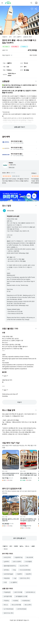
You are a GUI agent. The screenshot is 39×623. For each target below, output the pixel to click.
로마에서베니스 (30, 592)
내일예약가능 (18, 557)
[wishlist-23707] (35, 452)
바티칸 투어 (7, 557)
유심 (14, 570)
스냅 (15, 578)
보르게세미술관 (8, 574)
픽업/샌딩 (7, 578)
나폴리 (33, 546)
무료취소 (6, 600)
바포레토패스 (26, 600)
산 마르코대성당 (8, 609)
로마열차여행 (8, 596)
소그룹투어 (14, 582)
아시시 (6, 549)
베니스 (27, 546)
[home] (8, 3)
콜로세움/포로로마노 (10, 565)
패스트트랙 (30, 557)
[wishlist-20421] (35, 497)
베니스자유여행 (16, 604)
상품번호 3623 (27, 37)
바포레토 (15, 600)
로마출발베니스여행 (21, 596)
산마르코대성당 (21, 609)
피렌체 (16, 546)
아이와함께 (28, 561)
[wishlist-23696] (17, 452)
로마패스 (6, 570)
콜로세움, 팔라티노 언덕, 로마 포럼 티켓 (10, 519)
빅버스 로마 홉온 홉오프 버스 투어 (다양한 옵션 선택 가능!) (28, 474)
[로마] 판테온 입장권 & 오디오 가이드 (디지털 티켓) (10, 474)
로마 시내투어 (17, 561)
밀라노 (21, 546)
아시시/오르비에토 (25, 570)
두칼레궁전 (7, 592)
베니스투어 (28, 604)
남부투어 (6, 561)
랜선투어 (28, 574)
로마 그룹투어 (17, 37)
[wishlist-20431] (17, 497)
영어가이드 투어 (25, 578)
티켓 (5, 582)
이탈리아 (4, 37)
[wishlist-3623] (32, 8)
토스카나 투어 (24, 565)
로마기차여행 (18, 592)
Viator (11, 163)
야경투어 (19, 574)
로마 (10, 37)
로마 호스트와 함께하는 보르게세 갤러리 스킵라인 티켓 (28, 519)
